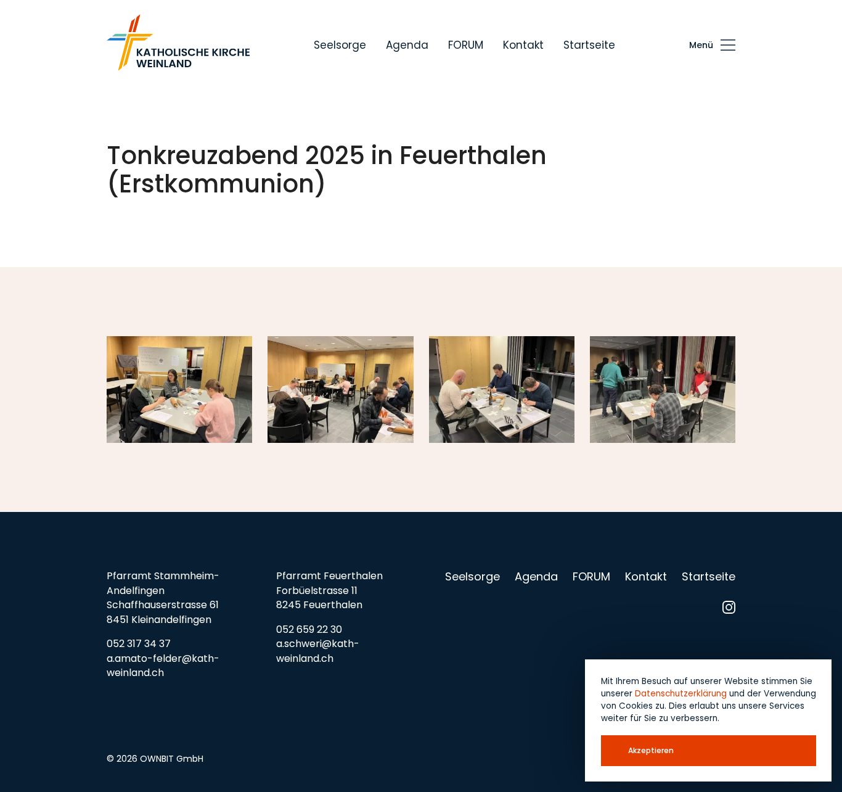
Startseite (589, 45)
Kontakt (523, 45)
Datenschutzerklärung (681, 693)
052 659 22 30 (309, 629)
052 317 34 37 (139, 644)
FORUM (465, 45)
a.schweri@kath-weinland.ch (317, 651)
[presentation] (712, 45)
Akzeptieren (651, 750)
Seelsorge (340, 45)
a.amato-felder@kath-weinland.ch (163, 665)
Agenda (407, 45)
